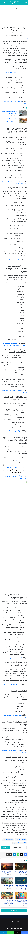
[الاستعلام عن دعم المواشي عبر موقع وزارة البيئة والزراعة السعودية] (23, 120)
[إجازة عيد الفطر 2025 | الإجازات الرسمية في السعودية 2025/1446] (7, 895)
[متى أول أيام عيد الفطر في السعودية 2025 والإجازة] (7, 866)
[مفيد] (14, 2)
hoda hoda (18, 33)
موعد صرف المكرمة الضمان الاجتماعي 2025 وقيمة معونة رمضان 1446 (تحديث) (21, 887)
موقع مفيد (24, 46)
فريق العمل (16, 926)
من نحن (7, 928)
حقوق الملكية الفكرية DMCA (16, 928)
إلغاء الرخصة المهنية (20, 839)
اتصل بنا (20, 926)
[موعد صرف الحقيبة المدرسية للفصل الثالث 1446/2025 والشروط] (21, 895)
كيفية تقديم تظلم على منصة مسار (12, 658)
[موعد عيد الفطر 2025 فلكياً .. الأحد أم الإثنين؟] (21, 866)
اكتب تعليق (14, 910)
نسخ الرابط (5, 847)
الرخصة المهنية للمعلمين (19, 843)
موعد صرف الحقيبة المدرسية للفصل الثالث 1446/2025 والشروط (21, 902)
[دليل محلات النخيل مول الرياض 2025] (7, 880)
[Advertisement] (14, 18)
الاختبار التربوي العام (7, 839)
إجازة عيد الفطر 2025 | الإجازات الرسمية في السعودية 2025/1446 (8, 902)
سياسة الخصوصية (9, 926)
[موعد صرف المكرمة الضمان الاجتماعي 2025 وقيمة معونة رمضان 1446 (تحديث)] (21, 880)
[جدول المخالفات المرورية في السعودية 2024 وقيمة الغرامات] (23, 113)
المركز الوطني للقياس (12, 467)
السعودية (11, 8)
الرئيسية (15, 8)
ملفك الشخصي (20, 460)
